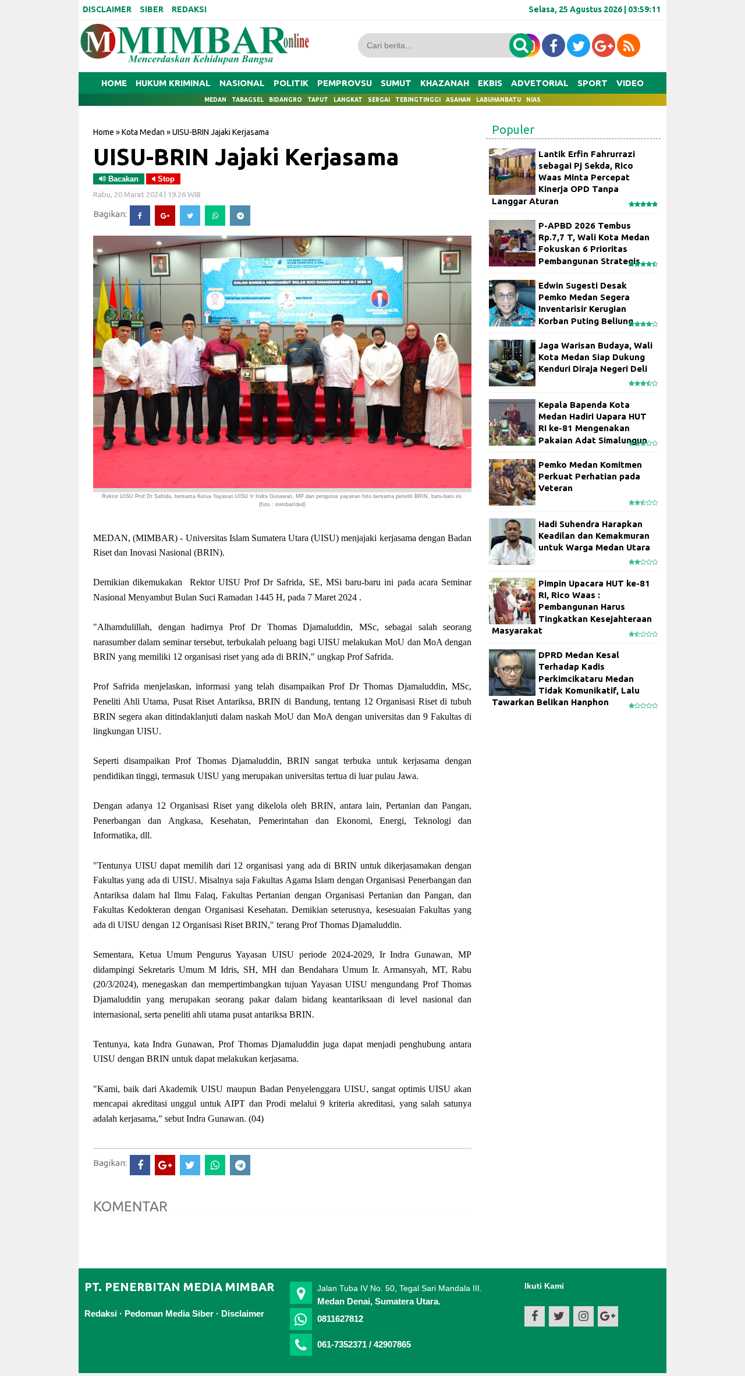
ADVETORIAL (540, 83)
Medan (215, 100)
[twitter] (578, 45)
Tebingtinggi (418, 100)
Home (114, 83)
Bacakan (122, 179)
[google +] (603, 45)
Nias (533, 100)
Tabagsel (248, 100)
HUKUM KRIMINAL (173, 83)
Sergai (379, 100)
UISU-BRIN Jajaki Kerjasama (246, 156)
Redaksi (100, 1313)
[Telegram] (240, 215)
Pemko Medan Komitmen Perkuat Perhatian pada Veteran (590, 476)
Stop (165, 179)
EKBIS (490, 83)
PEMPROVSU (344, 83)
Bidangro (285, 100)
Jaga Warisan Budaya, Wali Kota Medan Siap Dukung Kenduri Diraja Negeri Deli (595, 357)
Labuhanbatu (498, 100)
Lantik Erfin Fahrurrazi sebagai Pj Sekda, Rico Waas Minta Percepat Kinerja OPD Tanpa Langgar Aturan (563, 177)
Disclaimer (242, 1313)
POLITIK (291, 83)
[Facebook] (140, 215)
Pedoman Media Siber (169, 1313)
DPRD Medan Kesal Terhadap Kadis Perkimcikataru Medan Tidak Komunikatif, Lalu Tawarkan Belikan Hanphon (566, 678)
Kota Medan (143, 132)
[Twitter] (190, 215)
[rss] (628, 45)
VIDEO (630, 83)
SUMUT (396, 83)
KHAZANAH (444, 83)
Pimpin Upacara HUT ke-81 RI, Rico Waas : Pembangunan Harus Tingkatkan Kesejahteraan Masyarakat (572, 606)
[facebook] (553, 45)
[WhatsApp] (215, 215)
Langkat (348, 100)
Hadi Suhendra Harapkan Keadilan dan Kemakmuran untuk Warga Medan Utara (594, 536)
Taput (317, 100)
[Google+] (165, 215)
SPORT (592, 83)
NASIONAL (242, 83)
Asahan (458, 100)
